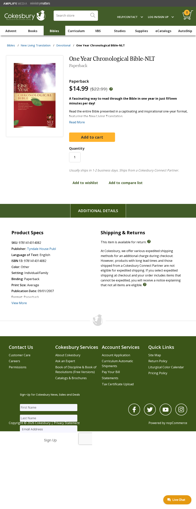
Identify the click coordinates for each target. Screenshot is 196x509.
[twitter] (150, 414)
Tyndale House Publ (41, 249)
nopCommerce (176, 423)
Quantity (76, 148)
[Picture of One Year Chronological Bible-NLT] (34, 134)
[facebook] (134, 414)
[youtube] (166, 414)
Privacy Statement (67, 423)
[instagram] (181, 414)
